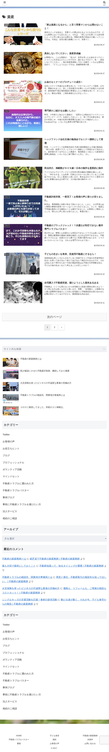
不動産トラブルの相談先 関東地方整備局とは (27, 577)
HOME (19, 736)
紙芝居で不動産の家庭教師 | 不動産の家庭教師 (55, 558)
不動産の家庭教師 (90, 736)
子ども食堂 (54, 736)
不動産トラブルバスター (19, 739)
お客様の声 (54, 743)
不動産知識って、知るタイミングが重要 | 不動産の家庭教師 (71, 565)
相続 (54, 739)
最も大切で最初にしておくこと (19, 565)
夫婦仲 (90, 739)
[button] (104, 348)
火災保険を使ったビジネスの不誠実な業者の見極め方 (31, 588)
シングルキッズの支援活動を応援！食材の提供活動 (29, 599)
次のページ (54, 316)
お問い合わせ (90, 743)
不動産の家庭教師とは (14, 558)
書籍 (19, 743)
